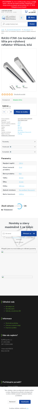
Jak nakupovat (10, 307)
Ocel (19, 124)
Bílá (19, 125)
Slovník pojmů (10, 309)
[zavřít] (35, 2)
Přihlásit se (27, 234)
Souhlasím (25, 402)
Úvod (2, 30)
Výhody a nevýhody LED (13, 311)
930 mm (20, 130)
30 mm (20, 127)
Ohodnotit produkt (19, 94)
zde (27, 408)
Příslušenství (27, 30)
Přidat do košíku (22, 112)
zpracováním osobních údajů (18, 237)
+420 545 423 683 (6, 11)
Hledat (32, 24)
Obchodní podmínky (12, 323)
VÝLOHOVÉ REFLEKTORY (14, 30)
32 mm (20, 129)
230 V (19, 122)
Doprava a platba (11, 328)
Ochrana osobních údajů (13, 325)
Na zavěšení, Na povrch (24, 132)
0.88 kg (20, 134)
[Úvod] (8, 17)
